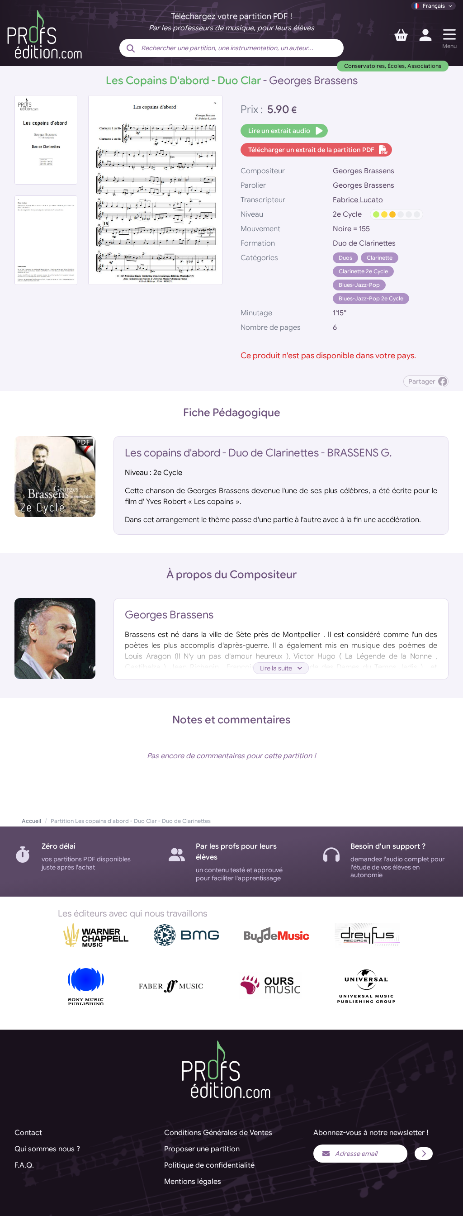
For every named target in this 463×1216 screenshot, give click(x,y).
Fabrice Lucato (358, 199)
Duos (345, 257)
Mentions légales (192, 1181)
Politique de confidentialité (209, 1165)
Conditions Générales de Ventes (218, 1132)
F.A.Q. (24, 1165)
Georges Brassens (363, 171)
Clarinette (379, 257)
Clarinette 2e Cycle (363, 271)
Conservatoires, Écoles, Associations (392, 65)
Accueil (31, 820)
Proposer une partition (202, 1149)
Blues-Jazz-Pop (359, 284)
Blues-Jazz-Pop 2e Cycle (371, 298)
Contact (28, 1132)
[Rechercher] (131, 49)
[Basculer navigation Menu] (449, 34)
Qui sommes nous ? (47, 1149)
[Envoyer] (424, 1153)
